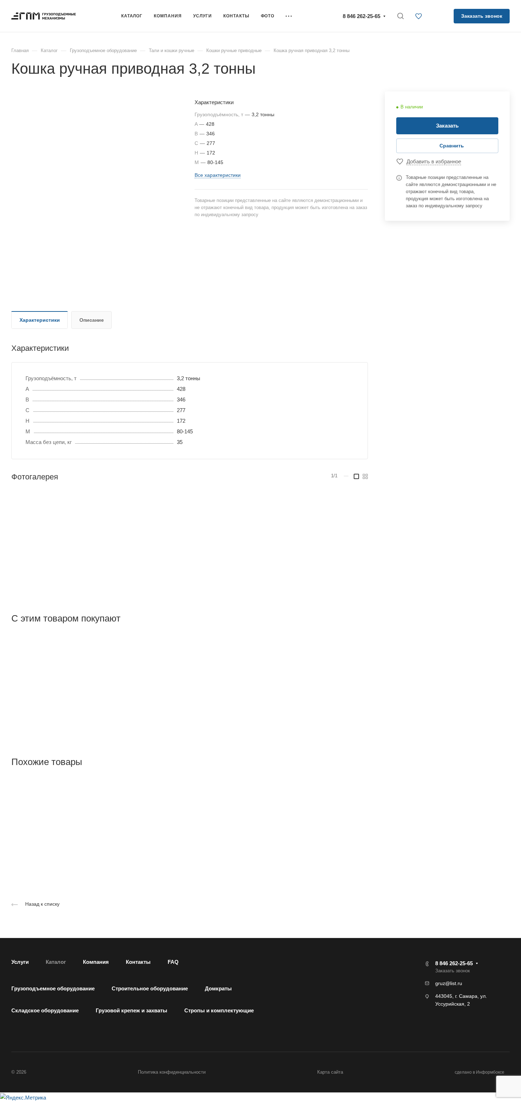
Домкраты (218, 988)
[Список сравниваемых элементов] (439, 15)
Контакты (138, 962)
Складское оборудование (45, 1010)
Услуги (20, 962)
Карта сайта (330, 1072)
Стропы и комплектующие (219, 1010)
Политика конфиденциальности (172, 1072)
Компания (96, 962)
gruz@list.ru (448, 983)
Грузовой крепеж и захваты (131, 1010)
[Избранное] (420, 16)
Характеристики (39, 320)
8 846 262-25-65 (361, 16)
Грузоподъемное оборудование (53, 988)
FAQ (173, 962)
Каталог (56, 962)
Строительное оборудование (150, 988)
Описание (91, 320)
